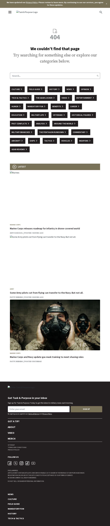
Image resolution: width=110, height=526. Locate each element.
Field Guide (14, 504)
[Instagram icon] (21, 463)
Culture (12, 499)
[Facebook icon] (10, 463)
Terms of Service (33, 414)
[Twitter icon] (15, 463)
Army (12, 289)
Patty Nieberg (16, 297)
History (12, 513)
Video (11, 433)
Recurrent (16, 478)
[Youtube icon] (33, 463)
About (11, 427)
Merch (11, 438)
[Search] (97, 76)
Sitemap (11, 445)
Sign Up (86, 409)
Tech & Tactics (16, 518)
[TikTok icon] (27, 463)
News (10, 494)
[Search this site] (101, 12)
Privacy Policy (32, 2)
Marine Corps (15, 225)
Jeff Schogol (16, 233)
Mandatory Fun (16, 508)
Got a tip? (13, 421)
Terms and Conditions (17, 447)
